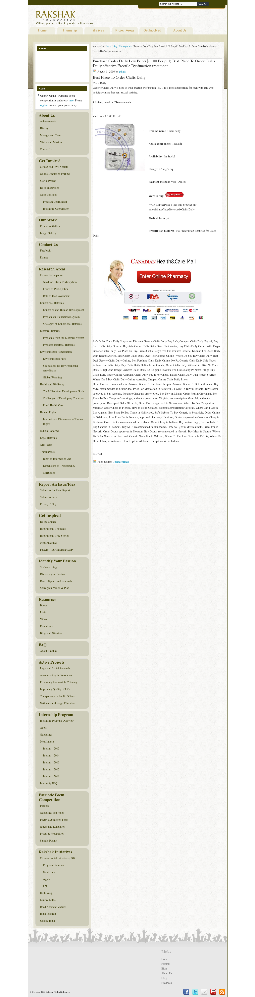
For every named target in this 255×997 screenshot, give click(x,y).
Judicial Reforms (49, 431)
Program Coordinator (55, 201)
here (71, 100)
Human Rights (48, 412)
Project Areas (124, 30)
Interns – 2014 (51, 755)
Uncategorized (121, 462)
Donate (44, 257)
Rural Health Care (53, 405)
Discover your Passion (52, 574)
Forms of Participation (56, 289)
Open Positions (48, 194)
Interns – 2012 (51, 769)
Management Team (50, 135)
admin (122, 71)
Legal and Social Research (55, 668)
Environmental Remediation (56, 352)
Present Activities (50, 226)
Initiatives (97, 30)
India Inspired (48, 913)
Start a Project (48, 181)
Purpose (44, 805)
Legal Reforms (48, 438)
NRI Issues (46, 445)
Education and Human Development (63, 310)
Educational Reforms (52, 303)
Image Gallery (48, 233)
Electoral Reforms (50, 331)
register (44, 105)
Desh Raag (46, 893)
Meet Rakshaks (48, 542)
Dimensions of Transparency (59, 466)
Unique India (47, 920)
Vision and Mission (51, 142)
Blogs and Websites (51, 633)
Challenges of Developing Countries (63, 398)
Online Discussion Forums (55, 174)
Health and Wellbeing (52, 384)
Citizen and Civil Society (54, 167)
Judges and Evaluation (52, 826)
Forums (165, 964)
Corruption (49, 472)
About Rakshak (48, 651)
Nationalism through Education (57, 703)
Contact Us (46, 149)
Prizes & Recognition (52, 833)
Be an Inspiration (49, 188)
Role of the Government (56, 296)
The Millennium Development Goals (63, 391)
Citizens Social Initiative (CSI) (57, 858)
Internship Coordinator (56, 208)
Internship (70, 30)
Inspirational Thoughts (53, 528)
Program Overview (54, 865)
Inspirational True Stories (54, 535)
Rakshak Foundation (82, 19)
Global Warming (52, 377)
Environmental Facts (54, 358)
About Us (179, 30)
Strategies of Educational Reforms (62, 324)
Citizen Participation (51, 275)
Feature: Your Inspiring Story (57, 549)
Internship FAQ (48, 783)
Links (43, 612)
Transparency (47, 452)
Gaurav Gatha (48, 900)
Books (43, 605)
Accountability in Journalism (56, 675)
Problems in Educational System (61, 317)
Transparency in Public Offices (57, 696)
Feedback (45, 250)
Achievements (48, 121)
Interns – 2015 (51, 748)
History (44, 128)
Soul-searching (48, 567)
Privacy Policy (48, 504)
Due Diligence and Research (56, 581)
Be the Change (48, 522)
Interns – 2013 (51, 762)
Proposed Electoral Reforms (59, 345)
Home (42, 30)
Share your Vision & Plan (54, 588)
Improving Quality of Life (55, 689)
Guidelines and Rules (52, 812)
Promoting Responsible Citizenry (58, 682)
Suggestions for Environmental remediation (60, 368)
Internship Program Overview (57, 720)
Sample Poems (48, 840)
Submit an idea (48, 497)
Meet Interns (47, 741)
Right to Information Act (57, 459)
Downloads (46, 626)
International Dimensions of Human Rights (63, 421)
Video (43, 619)
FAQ (45, 886)
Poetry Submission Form (54, 819)
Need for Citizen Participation (60, 282)
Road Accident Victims (53, 907)
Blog (164, 968)
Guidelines (46, 734)
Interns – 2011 (51, 776)
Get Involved (152, 30)
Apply (43, 727)
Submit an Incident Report (55, 490)
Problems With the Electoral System (63, 338)
